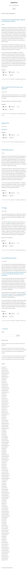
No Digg (4, 208)
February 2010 (4, 420)
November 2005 (5, 494)
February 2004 (4, 526)
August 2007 (4, 461)
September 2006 (5, 478)
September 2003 (5, 533)
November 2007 (5, 456)
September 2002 (5, 551)
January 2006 (4, 490)
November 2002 (5, 548)
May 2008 (3, 451)
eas (25, 79)
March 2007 (4, 468)
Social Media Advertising (9, 258)
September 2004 (5, 515)
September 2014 (5, 373)
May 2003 (3, 539)
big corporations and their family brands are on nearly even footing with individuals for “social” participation (14, 274)
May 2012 (3, 396)
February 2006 (4, 489)
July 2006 (3, 481)
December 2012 (5, 387)
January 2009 (4, 439)
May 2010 (3, 417)
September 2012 (5, 392)
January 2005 (4, 509)
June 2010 (3, 415)
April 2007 (3, 467)
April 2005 (3, 504)
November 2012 (5, 389)
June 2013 (3, 381)
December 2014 (5, 371)
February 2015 (4, 370)
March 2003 (4, 542)
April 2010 (3, 418)
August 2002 (4, 553)
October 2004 (4, 514)
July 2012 (3, 393)
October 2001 (4, 558)
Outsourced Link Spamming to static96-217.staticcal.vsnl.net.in (13, 20)
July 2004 (3, 519)
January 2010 (4, 421)
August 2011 (4, 407)
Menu (14, 8)
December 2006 (5, 473)
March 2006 (4, 487)
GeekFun (14, 3)
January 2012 (4, 401)
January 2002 (4, 555)
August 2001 (4, 559)
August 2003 (4, 534)
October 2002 (4, 550)
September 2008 (5, 445)
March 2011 (4, 409)
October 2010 (4, 412)
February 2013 (4, 384)
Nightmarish (5, 123)
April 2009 (3, 434)
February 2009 (4, 437)
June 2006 (3, 483)
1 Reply (3, 24)
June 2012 (3, 395)
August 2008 (4, 446)
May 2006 (3, 484)
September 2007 (5, 459)
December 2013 (5, 376)
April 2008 (3, 453)
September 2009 (5, 428)
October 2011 (4, 404)
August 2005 (4, 498)
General (12, 79)
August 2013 (4, 378)
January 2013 (4, 385)
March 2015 (4, 368)
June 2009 (3, 431)
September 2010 (5, 414)
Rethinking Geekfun (7, 150)
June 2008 (3, 450)
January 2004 (4, 528)
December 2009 (5, 423)
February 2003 (4, 544)
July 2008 (3, 448)
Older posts (5, 328)
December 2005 (5, 492)
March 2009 (4, 436)
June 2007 (3, 464)
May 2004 (3, 522)
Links (12, 141)
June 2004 (3, 520)
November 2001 (5, 556)
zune (15, 113)
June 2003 (3, 537)
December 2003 (5, 530)
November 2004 (5, 512)
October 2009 (4, 426)
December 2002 (5, 547)
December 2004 (5, 511)
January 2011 (4, 410)
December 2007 (5, 454)
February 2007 (4, 470)
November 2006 (5, 475)
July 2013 (3, 379)
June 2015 (3, 367)
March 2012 (4, 398)
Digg (9, 222)
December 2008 (5, 440)
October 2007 (4, 457)
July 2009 (3, 429)
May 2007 (3, 465)
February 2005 (4, 508)
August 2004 (4, 517)
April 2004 (3, 523)
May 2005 (3, 503)
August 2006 (4, 479)
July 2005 (3, 500)
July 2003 (3, 536)
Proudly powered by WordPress (7, 567)
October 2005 (4, 495)
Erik (12, 343)
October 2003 (4, 531)
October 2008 (4, 443)
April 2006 (3, 486)
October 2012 (4, 390)
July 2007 (3, 462)
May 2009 (3, 432)
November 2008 (5, 442)
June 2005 (3, 501)
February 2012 (4, 399)
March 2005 (4, 506)
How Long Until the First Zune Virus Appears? (12, 88)
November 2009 (5, 425)
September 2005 (5, 497)
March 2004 (4, 525)
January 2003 (4, 545)
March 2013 (4, 382)
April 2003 (3, 541)
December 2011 (5, 403)
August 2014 (4, 374)
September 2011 (5, 406)
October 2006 (4, 476)
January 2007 (4, 472)
